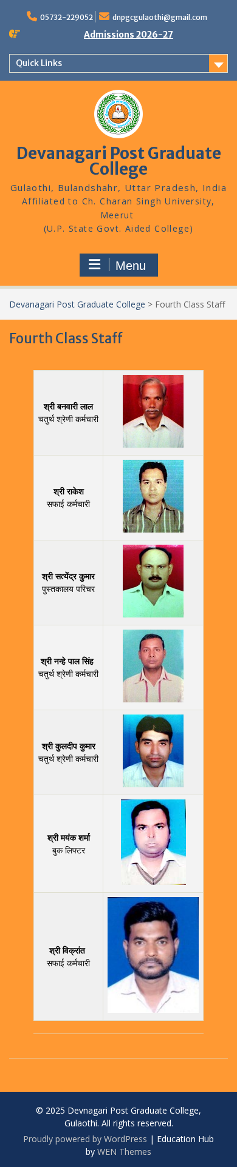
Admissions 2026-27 (128, 34)
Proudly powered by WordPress (85, 1139)
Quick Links (39, 63)
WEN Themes (124, 1151)
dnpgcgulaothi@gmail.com (159, 17)
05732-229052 (66, 17)
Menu (130, 265)
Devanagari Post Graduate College (118, 161)
